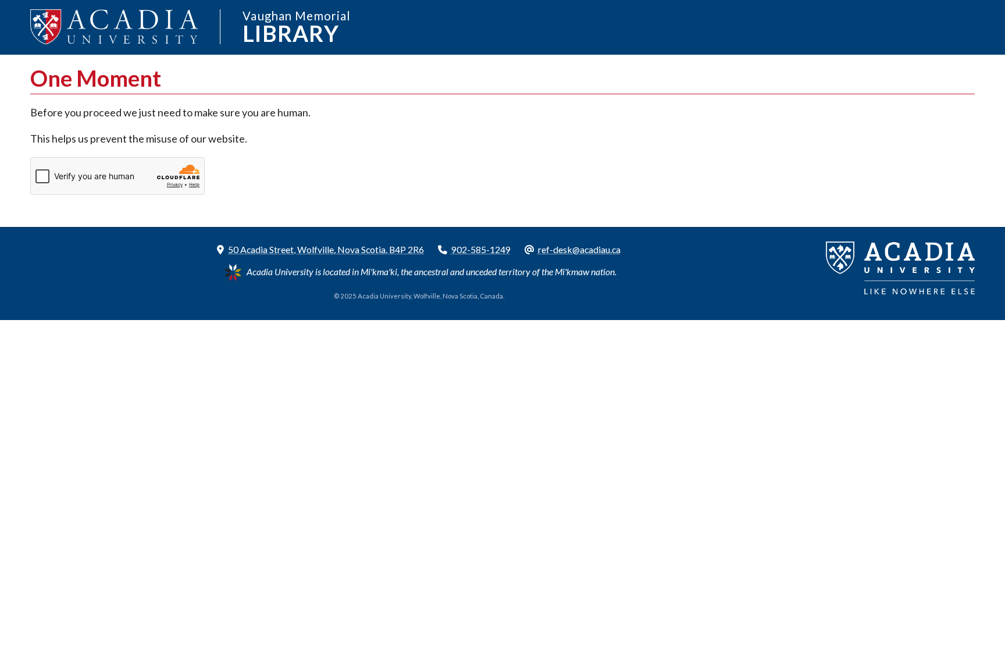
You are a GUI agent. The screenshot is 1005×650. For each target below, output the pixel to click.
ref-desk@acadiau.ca (579, 249)
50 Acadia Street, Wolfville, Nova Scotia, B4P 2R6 (326, 249)
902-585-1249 (481, 249)
